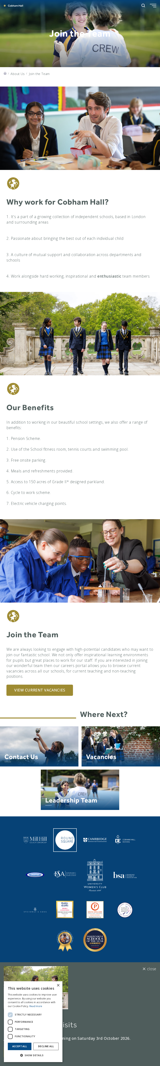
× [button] (58, 985)
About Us (18, 74)
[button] (33, 1055)
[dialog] (33, 1021)
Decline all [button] (46, 1046)
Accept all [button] (19, 1046)
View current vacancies (39, 690)
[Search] (143, 5)
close (151, 968)
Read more (35, 1006)
